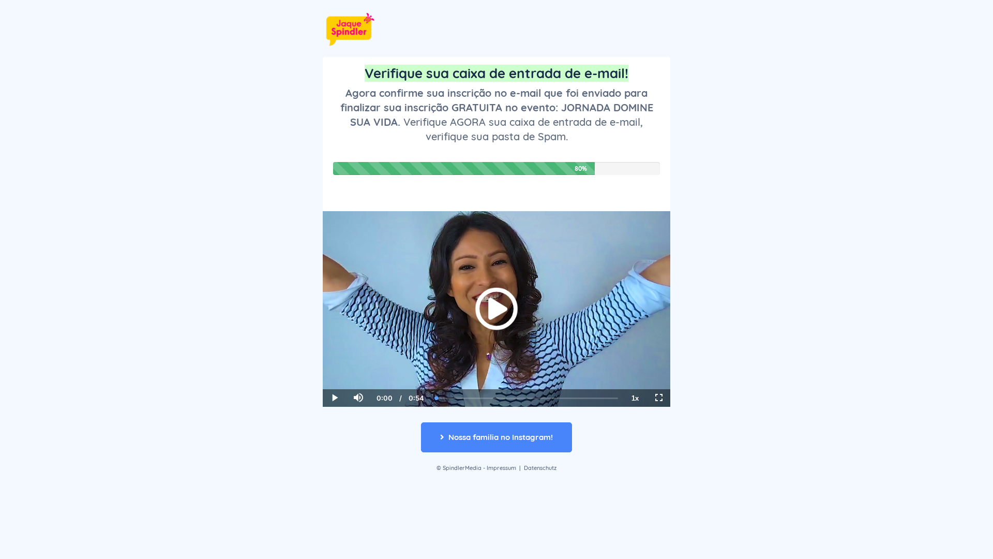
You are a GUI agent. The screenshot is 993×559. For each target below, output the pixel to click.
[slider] (358, 362)
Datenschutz (540, 468)
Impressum (501, 468)
